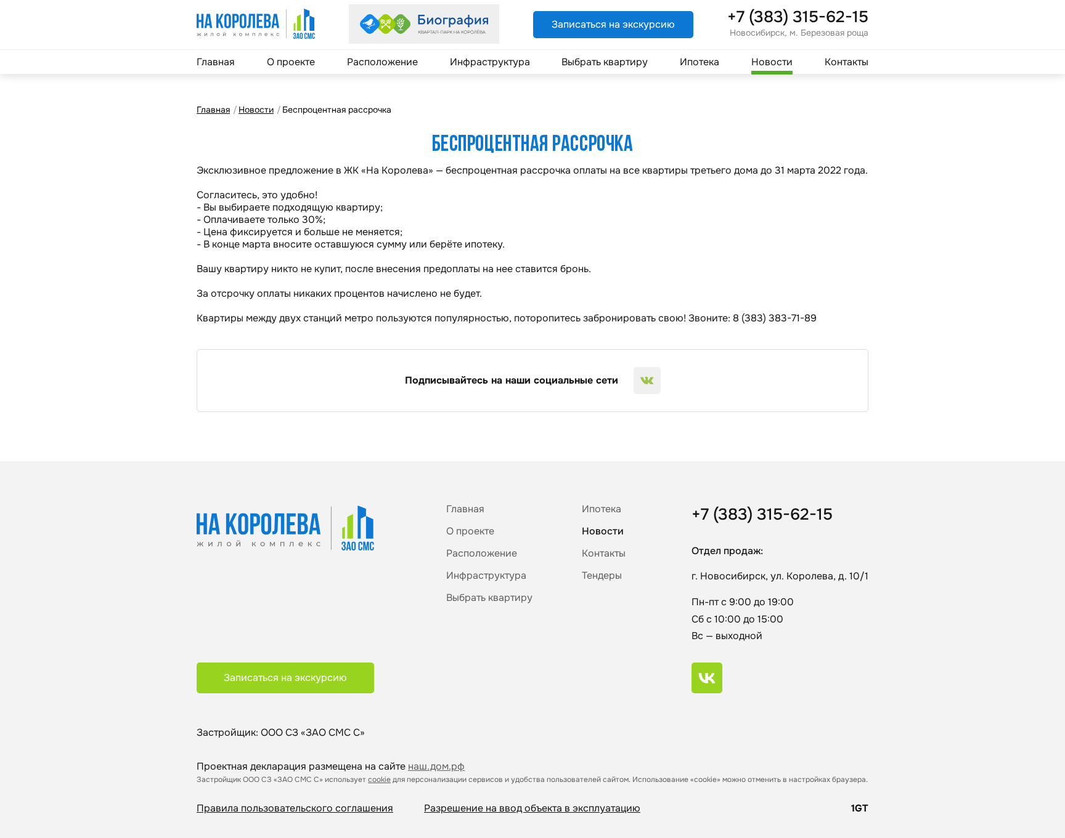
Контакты (846, 61)
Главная (216, 61)
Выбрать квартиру (604, 61)
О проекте (291, 61)
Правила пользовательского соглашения (295, 808)
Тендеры (602, 576)
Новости (772, 61)
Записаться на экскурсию (613, 24)
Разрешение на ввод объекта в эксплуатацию (532, 808)
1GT (859, 808)
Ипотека (699, 61)
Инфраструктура (490, 61)
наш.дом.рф (436, 766)
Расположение (382, 61)
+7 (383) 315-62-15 (797, 17)
